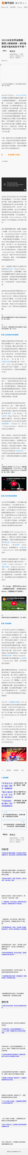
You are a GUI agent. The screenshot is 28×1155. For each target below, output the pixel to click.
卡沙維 (4, 564)
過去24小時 (4, 7)
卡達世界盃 (19, 451)
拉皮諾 (4, 416)
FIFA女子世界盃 (21, 95)
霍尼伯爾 (8, 655)
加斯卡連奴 (5, 567)
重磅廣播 (16, 770)
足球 (22, 770)
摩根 (9, 413)
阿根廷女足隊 (6, 361)
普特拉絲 (10, 269)
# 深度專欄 (5, 778)
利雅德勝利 (5, 423)
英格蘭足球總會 (14, 702)
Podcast (19, 7)
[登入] (23, 3)
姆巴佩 (17, 545)
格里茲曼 (6, 542)
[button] (16, 3)
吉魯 (24, 547)
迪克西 (24, 658)
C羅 (25, 423)
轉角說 (12, 51)
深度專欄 (12, 7)
